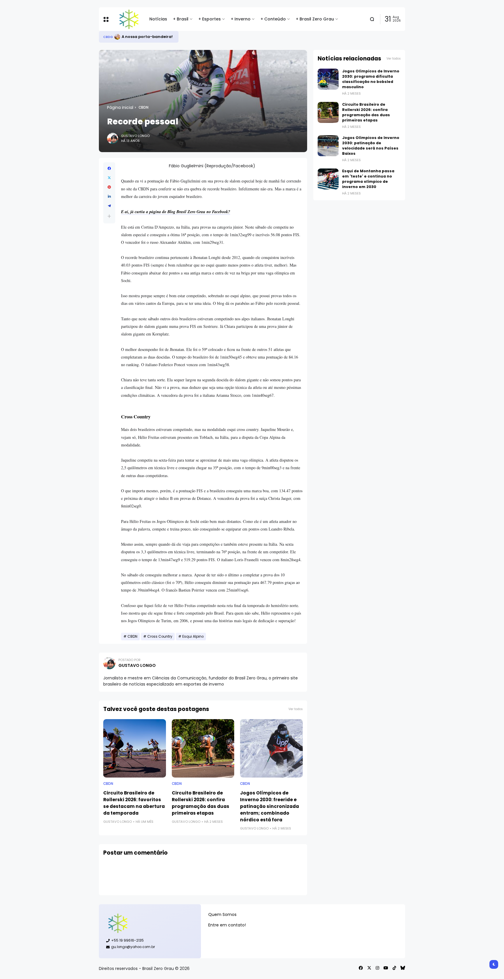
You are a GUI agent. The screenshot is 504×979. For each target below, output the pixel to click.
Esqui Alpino (193, 636)
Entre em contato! (227, 925)
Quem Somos (222, 914)
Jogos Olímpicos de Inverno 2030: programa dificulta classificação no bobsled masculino (370, 79)
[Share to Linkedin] (109, 196)
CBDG (108, 36)
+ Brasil (180, 19)
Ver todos (295, 709)
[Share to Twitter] (109, 178)
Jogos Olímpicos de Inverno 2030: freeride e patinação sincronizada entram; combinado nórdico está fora (269, 806)
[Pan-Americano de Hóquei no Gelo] (117, 37)
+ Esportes (209, 19)
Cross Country (159, 636)
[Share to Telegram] (109, 206)
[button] (109, 216)
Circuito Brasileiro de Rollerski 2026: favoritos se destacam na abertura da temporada (134, 803)
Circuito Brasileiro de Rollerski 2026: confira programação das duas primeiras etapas (200, 803)
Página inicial (120, 107)
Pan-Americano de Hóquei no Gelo (157, 36)
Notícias (158, 19)
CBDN (143, 107)
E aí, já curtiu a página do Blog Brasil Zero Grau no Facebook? (175, 212)
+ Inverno (241, 19)
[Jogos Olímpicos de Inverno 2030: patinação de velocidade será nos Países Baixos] (328, 145)
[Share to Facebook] (109, 168)
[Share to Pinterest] (109, 187)
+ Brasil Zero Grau (315, 19)
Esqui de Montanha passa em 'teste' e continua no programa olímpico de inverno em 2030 (368, 178)
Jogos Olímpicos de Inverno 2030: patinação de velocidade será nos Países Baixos (370, 145)
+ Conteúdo (273, 19)
